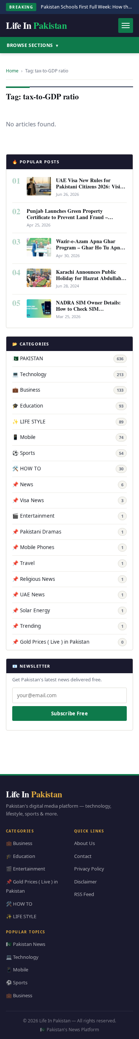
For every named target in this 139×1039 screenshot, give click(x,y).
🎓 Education (67, 405)
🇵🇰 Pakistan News (25, 944)
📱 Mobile (67, 437)
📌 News (67, 484)
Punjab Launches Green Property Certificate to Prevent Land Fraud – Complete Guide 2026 (67, 217)
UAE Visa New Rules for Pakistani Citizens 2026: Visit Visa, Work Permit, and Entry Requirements (90, 189)
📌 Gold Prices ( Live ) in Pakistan (67, 641)
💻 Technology (67, 374)
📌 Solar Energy (67, 610)
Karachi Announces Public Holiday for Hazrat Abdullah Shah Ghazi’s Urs (88, 278)
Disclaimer (85, 881)
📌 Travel (67, 563)
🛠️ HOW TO (67, 468)
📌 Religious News (67, 579)
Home (12, 71)
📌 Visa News (67, 500)
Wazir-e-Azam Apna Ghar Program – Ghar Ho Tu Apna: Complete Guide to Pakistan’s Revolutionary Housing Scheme (91, 250)
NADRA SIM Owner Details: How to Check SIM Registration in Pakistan (88, 309)
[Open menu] (125, 25)
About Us (84, 843)
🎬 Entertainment (67, 515)
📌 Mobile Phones (67, 547)
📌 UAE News (67, 594)
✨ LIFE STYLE (67, 421)
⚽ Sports (67, 453)
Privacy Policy (89, 868)
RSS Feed (84, 894)
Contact (83, 855)
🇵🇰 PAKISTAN (67, 358)
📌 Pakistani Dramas (67, 531)
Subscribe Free (69, 713)
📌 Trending (67, 626)
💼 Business (67, 389)
